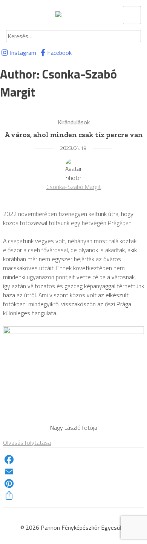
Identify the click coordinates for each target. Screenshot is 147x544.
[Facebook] (73, 459)
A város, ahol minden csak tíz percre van (74, 134)
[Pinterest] (73, 484)
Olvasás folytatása (27, 442)
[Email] (73, 471)
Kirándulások (74, 122)
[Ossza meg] (73, 496)
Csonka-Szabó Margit (73, 186)
